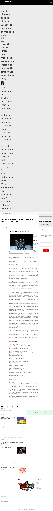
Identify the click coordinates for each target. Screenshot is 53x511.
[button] (12, 231)
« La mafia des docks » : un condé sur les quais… (9, 413)
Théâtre (7, 227)
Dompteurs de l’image (39, 488)
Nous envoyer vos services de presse (18, 508)
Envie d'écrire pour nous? (4, 502)
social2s (4, 408)
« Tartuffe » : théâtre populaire (6, 447)
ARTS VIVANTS (6, 213)
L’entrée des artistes (38, 481)
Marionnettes (37, 483)
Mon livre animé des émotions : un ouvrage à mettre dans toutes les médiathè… (8, 468)
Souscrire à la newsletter (4, 501)
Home (2, 213)
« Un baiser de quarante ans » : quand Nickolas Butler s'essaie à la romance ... (7, 156)
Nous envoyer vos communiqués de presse (7, 500)
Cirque (37, 487)
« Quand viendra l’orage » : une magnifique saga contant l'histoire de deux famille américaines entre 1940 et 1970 (7, 61)
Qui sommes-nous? (4, 496)
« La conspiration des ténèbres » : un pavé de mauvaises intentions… (7, 98)
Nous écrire (2, 497)
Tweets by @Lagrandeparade (44, 224)
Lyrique (37, 486)
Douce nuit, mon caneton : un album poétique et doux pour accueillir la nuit (8, 418)
